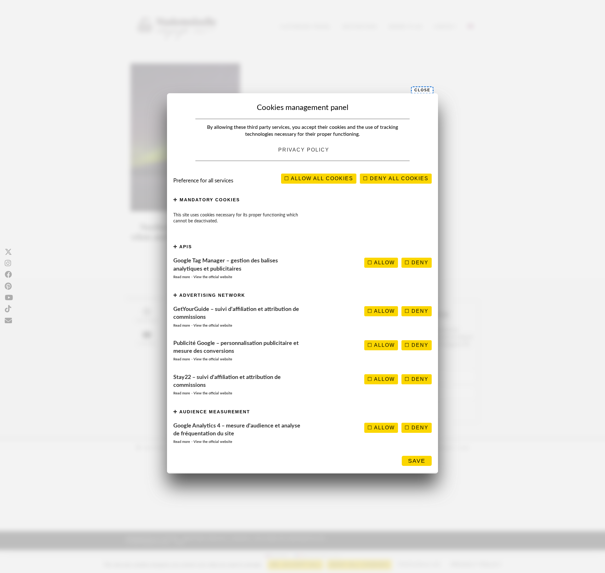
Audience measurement (214, 411)
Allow (383, 262)
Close (422, 90)
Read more (181, 277)
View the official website (212, 277)
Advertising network (211, 295)
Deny (419, 262)
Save (416, 461)
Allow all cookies (321, 178)
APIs (185, 246)
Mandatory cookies (209, 199)
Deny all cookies (398, 178)
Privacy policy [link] (303, 149)
